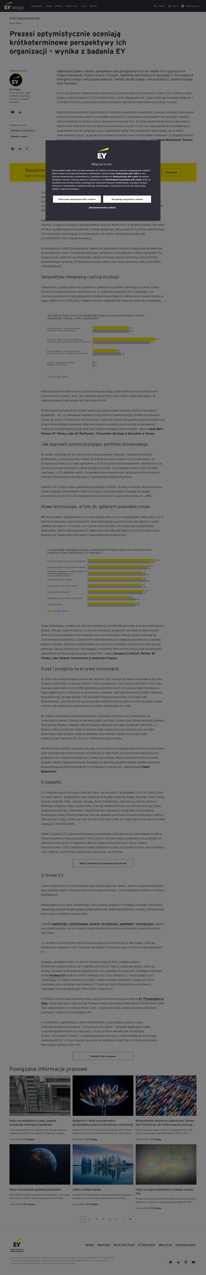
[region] (103, 180)
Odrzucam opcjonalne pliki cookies (77, 199)
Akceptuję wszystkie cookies (127, 199)
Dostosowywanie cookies (102, 207)
